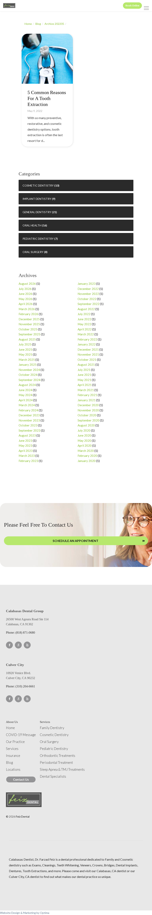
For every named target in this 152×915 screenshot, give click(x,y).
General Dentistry (37, 212)
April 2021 (85, 385)
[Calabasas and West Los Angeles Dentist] (9, 5)
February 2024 (28, 410)
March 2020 (86, 450)
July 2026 (25, 289)
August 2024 (27, 385)
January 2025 (28, 364)
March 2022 (86, 334)
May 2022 (84, 324)
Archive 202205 (54, 23)
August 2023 (27, 435)
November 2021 (88, 354)
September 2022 (88, 304)
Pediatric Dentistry (38, 238)
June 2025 (25, 349)
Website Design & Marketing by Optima (24, 912)
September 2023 (29, 430)
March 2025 (27, 359)
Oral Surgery (33, 252)
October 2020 (87, 415)
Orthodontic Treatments (57, 755)
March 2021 (86, 390)
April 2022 (85, 329)
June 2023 (25, 440)
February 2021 (87, 395)
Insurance (13, 755)
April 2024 (26, 400)
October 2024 (28, 374)
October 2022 (87, 299)
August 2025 (27, 339)
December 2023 (29, 415)
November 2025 (29, 324)
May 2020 (84, 440)
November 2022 (88, 293)
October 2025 (28, 329)
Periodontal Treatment (56, 762)
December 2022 (88, 289)
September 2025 (29, 334)
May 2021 (84, 380)
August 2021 (86, 364)
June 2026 (25, 293)
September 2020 (88, 420)
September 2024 (29, 380)
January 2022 (87, 344)
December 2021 (88, 349)
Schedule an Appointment (75, 541)
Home (28, 23)
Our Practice (15, 742)
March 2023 (27, 455)
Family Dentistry (52, 728)
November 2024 (29, 369)
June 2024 (25, 390)
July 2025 (25, 344)
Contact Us (21, 779)
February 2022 (87, 339)
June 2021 (84, 374)
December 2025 (29, 319)
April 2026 (26, 304)
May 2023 (25, 445)
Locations (13, 769)
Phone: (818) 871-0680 (20, 632)
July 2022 (84, 314)
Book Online (132, 5)
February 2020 (87, 455)
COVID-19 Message (21, 735)
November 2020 (88, 410)
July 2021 (84, 369)
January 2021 (87, 400)
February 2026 (28, 314)
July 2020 (84, 430)
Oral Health (32, 225)
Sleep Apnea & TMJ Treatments (62, 769)
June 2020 (84, 435)
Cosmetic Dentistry (38, 185)
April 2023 (26, 450)
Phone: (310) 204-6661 (20, 686)
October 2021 (87, 359)
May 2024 (25, 395)
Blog (38, 23)
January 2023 (87, 283)
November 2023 (29, 420)
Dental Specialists (53, 776)
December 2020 (88, 405)
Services (12, 749)
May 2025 (25, 354)
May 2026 (25, 299)
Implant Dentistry (37, 198)
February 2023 (28, 461)
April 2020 (85, 445)
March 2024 (27, 405)
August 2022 (86, 309)
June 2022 (84, 319)
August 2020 (86, 425)
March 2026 (27, 309)
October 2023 (28, 425)
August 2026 (27, 283)
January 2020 (87, 461)
